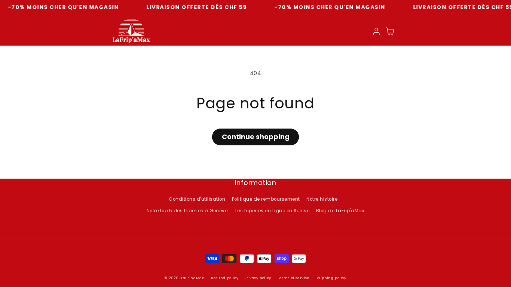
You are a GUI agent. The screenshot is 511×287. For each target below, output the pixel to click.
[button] (390, 31)
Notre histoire (321, 199)
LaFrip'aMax (193, 277)
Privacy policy (257, 277)
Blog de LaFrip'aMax (340, 211)
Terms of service (293, 277)
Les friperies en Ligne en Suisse (272, 211)
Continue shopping (256, 136)
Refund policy (224, 277)
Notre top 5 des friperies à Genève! (188, 211)
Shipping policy (331, 277)
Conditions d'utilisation (197, 199)
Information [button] (255, 183)
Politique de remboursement (266, 199)
